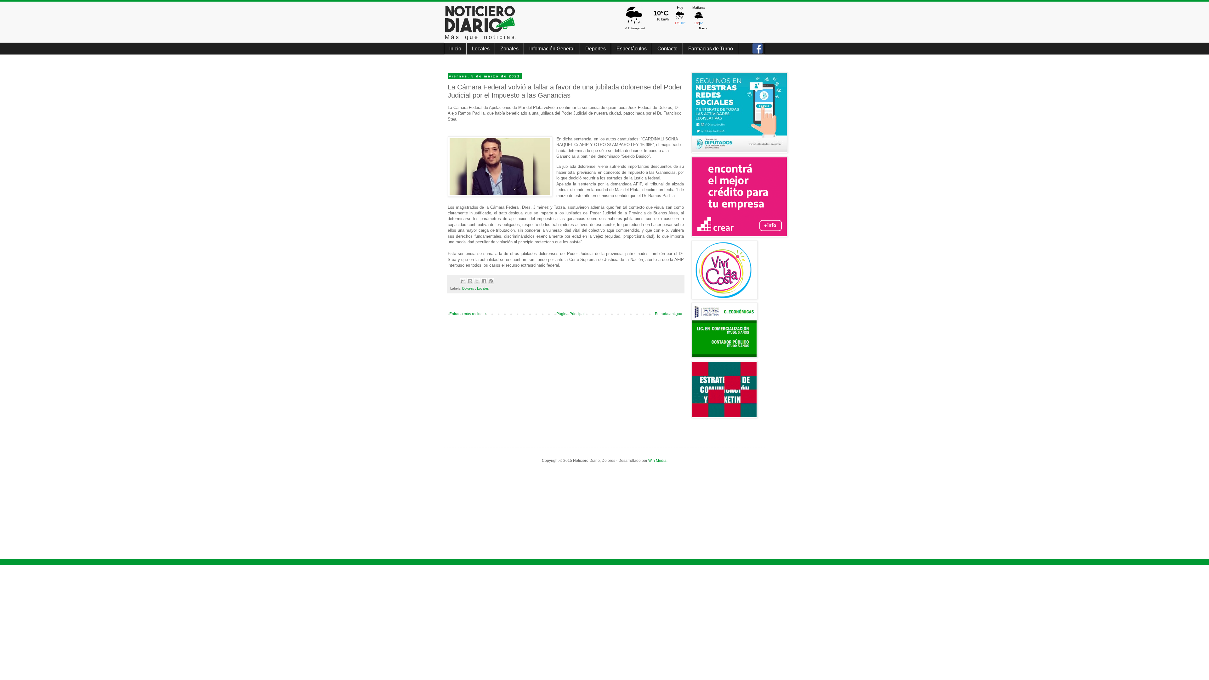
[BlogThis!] (470, 281)
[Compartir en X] (477, 281)
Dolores (468, 288)
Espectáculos (631, 48)
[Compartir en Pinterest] (491, 281)
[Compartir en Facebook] (484, 281)
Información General (552, 48)
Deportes (595, 48)
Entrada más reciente (467, 314)
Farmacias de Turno (710, 48)
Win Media (657, 460)
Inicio (455, 48)
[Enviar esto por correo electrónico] (463, 281)
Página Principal (570, 314)
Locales (481, 48)
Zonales (509, 48)
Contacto (667, 48)
